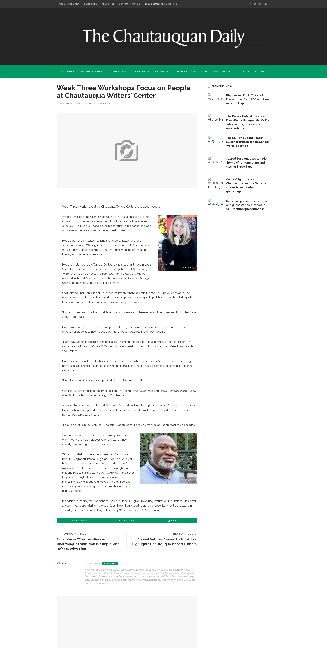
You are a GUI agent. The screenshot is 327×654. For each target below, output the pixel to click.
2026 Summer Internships (161, 4)
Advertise (108, 4)
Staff (259, 71)
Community (120, 71)
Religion (162, 71)
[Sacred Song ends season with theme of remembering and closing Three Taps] (215, 164)
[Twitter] (254, 4)
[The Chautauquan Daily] (163, 37)
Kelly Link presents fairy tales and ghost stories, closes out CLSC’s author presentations (246, 205)
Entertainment (93, 71)
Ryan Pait (68, 103)
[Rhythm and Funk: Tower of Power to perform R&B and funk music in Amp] (215, 100)
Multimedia (222, 71)
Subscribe (90, 4)
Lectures (67, 71)
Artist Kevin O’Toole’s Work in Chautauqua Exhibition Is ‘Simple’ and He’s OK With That (88, 544)
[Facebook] (250, 4)
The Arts (142, 71)
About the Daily (69, 4)
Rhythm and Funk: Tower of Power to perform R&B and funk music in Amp (247, 99)
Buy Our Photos (129, 4)
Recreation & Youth (191, 71)
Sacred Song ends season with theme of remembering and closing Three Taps (247, 162)
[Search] (266, 4)
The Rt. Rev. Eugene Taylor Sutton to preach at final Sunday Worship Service (247, 141)
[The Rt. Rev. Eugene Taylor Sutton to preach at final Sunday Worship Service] (215, 143)
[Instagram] (259, 4)
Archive (243, 71)
